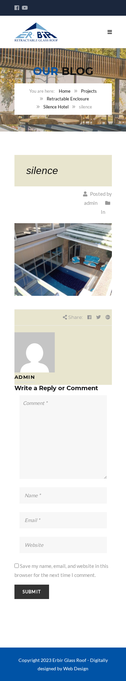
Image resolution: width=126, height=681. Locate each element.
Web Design (75, 668)
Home (65, 91)
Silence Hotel (56, 106)
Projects (89, 91)
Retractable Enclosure (68, 98)
